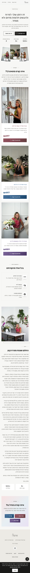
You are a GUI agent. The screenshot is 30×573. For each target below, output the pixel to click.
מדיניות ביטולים (9, 553)
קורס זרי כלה (15, 543)
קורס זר (9, 2)
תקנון (15, 553)
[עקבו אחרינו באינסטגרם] (15, 548)
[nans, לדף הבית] (26, 2)
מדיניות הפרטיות (13, 567)
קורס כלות (4, 2)
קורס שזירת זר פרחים (9, 540)
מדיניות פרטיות (21, 553)
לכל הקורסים (21, 33)
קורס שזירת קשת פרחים (20, 540)
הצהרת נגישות (15, 557)
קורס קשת (14, 2)
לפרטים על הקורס (15, 140)
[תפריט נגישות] (27, 559)
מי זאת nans (8, 33)
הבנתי (15, 570)
